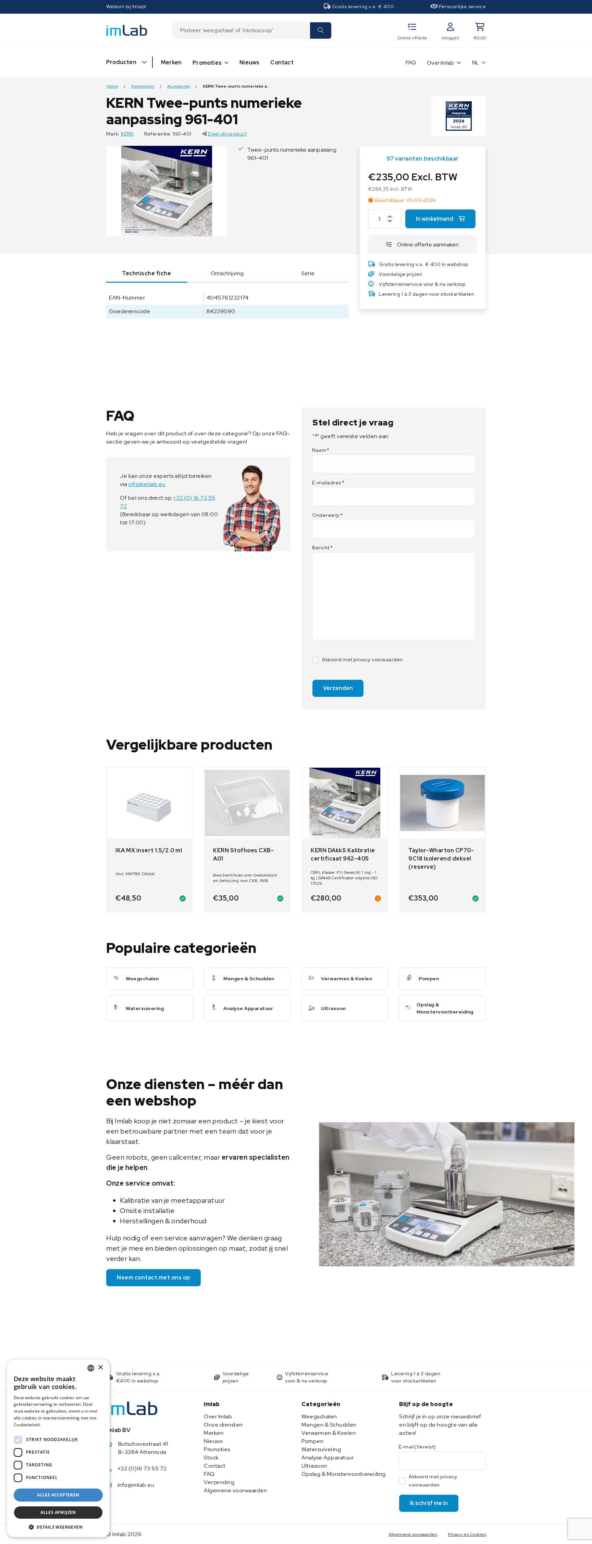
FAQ (411, 62)
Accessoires (178, 86)
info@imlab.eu (146, 484)
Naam (321, 450)
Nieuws (249, 62)
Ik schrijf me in (429, 1503)
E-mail (417, 1447)
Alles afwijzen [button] (58, 1512)
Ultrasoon (314, 1465)
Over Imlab (440, 62)
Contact (281, 62)
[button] (58, 1526)
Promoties (207, 62)
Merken (171, 62)
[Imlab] (126, 30)
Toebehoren (143, 86)
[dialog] (58, 1448)
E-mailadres (328, 483)
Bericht (322, 548)
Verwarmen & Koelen (328, 1433)
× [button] (100, 1367)
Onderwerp (327, 515)
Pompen (312, 1441)
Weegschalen (319, 1416)
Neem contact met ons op (153, 1277)
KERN (127, 134)
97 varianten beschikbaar (422, 158)
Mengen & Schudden (329, 1424)
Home (112, 86)
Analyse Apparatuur (327, 1457)
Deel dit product (227, 134)
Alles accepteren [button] (58, 1495)
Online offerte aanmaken (428, 244)
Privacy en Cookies (467, 1534)
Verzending (219, 1482)
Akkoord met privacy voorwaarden (362, 659)
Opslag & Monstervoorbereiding (343, 1474)
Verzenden (338, 688)
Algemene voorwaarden (235, 1490)
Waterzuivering (321, 1449)
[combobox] (241, 30)
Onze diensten (223, 1424)
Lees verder (54, 1425)
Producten (121, 62)
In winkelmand (434, 218)
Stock (211, 1457)
